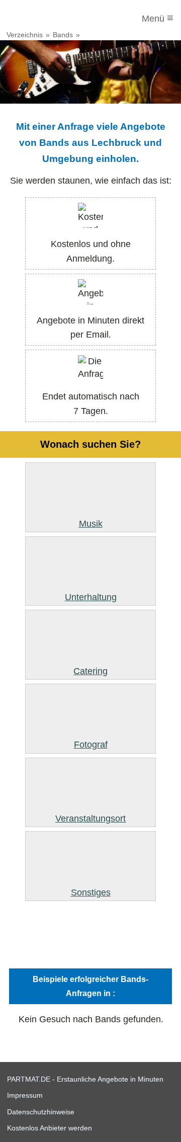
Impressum (25, 1095)
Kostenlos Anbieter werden (49, 1128)
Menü (157, 18)
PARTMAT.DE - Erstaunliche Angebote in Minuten (85, 1079)
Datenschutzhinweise (40, 1112)
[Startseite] (48, 19)
